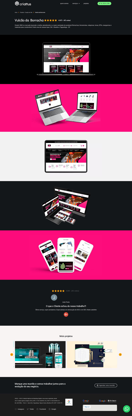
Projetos (22, 12)
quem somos (64, 3)
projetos (86, 3)
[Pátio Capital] (40, 354)
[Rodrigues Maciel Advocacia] (92, 354)
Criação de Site (28, 12)
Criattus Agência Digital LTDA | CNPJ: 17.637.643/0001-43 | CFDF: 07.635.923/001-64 (39, 400)
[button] (104, 3)
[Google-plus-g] (66, 314)
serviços (75, 3)
